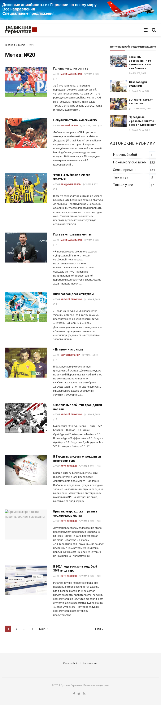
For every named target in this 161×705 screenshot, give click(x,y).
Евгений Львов (69, 125)
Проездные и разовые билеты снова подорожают (142, 120)
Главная (10, 45)
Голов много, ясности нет (71, 68)
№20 (31, 45)
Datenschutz (71, 663)
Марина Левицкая (71, 74)
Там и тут (120, 177)
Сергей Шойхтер (70, 355)
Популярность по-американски (75, 120)
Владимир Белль (71, 184)
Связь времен (124, 170)
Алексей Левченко (71, 299)
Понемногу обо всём (129, 162)
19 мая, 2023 (93, 74)
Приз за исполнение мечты (72, 234)
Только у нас (123, 185)
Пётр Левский (69, 466)
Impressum (90, 663)
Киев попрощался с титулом (73, 294)
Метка (21, 45)
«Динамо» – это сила (68, 349)
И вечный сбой (125, 155)
